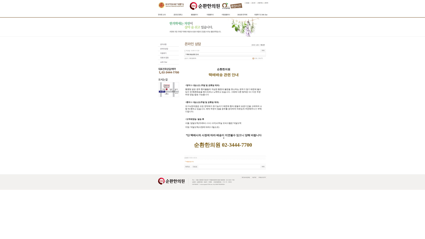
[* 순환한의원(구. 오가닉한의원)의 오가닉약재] (195, 166)
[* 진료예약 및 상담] (187, 166)
